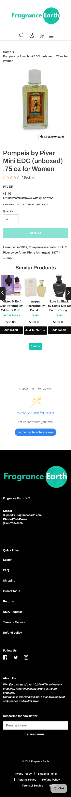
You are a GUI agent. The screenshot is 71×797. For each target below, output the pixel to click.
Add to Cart (59, 330)
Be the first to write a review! (35, 432)
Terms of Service (14, 622)
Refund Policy (51, 779)
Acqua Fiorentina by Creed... (35, 306)
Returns (8, 601)
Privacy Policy (23, 773)
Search (7, 559)
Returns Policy (27, 779)
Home (7, 52)
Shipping (8, 204)
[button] (29, 198)
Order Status (11, 591)
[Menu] (50, 36)
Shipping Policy (47, 773)
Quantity (8, 211)
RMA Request (12, 611)
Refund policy (12, 632)
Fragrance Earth (40, 761)
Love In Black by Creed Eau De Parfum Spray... (59, 306)
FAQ (6, 570)
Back (36, 346)
